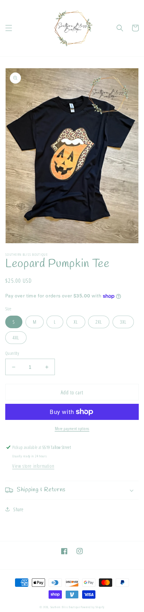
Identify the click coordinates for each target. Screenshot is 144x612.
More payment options (72, 428)
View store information (33, 466)
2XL (98, 321)
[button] (8, 28)
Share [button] (18, 509)
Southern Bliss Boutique (65, 607)
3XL (123, 321)
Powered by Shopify (93, 607)
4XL (16, 337)
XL (76, 321)
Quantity (12, 353)
